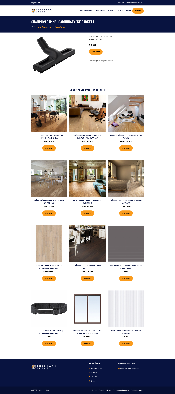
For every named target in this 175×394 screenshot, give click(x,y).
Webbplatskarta (137, 390)
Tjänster (94, 372)
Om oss (111, 11)
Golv (100, 36)
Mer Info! (96, 52)
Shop (128, 11)
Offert (138, 11)
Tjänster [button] (100, 11)
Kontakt (102, 390)
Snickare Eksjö (86, 11)
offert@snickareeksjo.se (134, 3)
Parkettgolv (107, 36)
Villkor (108, 390)
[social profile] (39, 3)
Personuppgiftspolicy (121, 390)
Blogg (120, 11)
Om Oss (94, 377)
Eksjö (122, 3)
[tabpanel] (53, 56)
